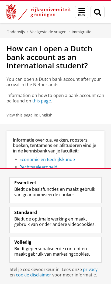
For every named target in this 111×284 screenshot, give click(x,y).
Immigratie (81, 31)
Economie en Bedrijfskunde (47, 159)
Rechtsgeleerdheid (38, 167)
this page (41, 100)
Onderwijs (15, 31)
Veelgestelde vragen (48, 31)
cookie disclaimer (33, 275)
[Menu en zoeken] (81, 12)
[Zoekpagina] (97, 12)
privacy (90, 269)
